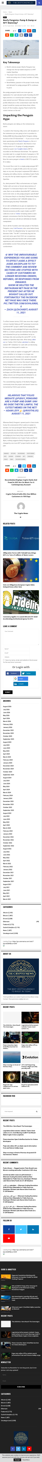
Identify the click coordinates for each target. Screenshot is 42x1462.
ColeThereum (18, 228)
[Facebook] (12, 1449)
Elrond (5, 918)
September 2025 (8, 739)
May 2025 (6, 751)
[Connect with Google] (20, 680)
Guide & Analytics (9, 927)
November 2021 (8, 875)
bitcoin (13, 453)
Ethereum (6, 921)
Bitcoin (5, 915)
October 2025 (7, 736)
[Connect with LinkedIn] (20, 685)
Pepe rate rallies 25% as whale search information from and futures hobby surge (26, 1354)
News (5, 17)
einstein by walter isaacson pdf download (17, 1175)
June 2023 (6, 819)
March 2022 (7, 863)
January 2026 (7, 727)
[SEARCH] (37, 1111)
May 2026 (6, 715)
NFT (24, 456)
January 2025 (7, 763)
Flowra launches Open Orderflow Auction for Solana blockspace (25, 1344)
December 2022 (8, 837)
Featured (6, 924)
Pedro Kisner (7, 1168)
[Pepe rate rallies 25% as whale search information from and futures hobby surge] (30, 1037)
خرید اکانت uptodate (9, 1185)
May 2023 (6, 822)
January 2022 (7, 869)
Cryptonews (30, 453)
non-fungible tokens (21, 149)
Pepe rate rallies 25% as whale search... (29, 1046)
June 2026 (6, 712)
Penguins (30, 456)
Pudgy (6, 459)
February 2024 (8, 795)
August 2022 (7, 849)
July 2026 (6, 709)
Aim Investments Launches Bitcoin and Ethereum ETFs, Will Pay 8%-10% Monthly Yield (25, 1298)
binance (6, 453)
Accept (17, 1460)
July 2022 (6, 852)
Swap (11, 459)
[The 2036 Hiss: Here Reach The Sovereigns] (11, 1017)
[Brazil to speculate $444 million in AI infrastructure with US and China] (30, 1077)
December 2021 (8, 872)
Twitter (17, 214)
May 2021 (6, 893)
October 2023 (7, 807)
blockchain (21, 453)
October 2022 (7, 843)
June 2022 (6, 855)
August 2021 (7, 884)
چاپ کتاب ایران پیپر (9, 1206)
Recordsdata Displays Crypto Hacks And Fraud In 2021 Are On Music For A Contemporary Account (21, 482)
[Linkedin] (24, 1449)
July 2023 (6, 816)
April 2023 (6, 825)
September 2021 (8, 881)
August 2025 (7, 742)
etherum (17, 456)
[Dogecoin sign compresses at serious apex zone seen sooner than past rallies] (11, 1077)
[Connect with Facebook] (13, 675)
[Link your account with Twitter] (28, 675)
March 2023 (7, 828)
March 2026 (7, 721)
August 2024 (7, 778)
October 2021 (7, 878)
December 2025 (8, 730)
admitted (25, 342)
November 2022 (8, 840)
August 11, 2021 (21, 413)
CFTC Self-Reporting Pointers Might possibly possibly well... (29, 1066)
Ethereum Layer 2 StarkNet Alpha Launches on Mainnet (26, 1308)
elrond (11, 456)
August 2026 (7, 706)
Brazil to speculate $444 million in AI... (30, 1086)
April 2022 (6, 860)
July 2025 (6, 745)
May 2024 (6, 786)
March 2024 (7, 792)
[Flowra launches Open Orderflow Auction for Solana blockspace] (11, 1037)
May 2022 (6, 858)
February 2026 (8, 724)
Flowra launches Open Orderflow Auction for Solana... (10, 1047)
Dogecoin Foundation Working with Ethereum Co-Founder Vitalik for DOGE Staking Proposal (24, 1277)
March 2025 (7, 757)
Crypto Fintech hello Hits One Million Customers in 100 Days (21, 495)
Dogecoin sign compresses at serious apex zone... (10, 1086)
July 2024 (6, 780)
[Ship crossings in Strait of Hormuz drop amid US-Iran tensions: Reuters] (11, 1057)
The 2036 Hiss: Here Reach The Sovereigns (11, 1026)
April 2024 (6, 789)
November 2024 (8, 769)
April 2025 (6, 754)
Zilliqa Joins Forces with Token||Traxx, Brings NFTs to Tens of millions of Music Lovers (19, 554)
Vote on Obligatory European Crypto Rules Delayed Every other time (19, 586)
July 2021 (6, 887)
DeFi (5, 456)
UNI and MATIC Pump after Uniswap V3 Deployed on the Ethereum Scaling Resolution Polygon (24, 1288)
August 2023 (7, 813)
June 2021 (6, 890)
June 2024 (6, 783)
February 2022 (8, 866)
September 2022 (8, 846)
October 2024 (7, 772)
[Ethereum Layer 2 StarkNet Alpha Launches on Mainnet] (6, 1309)
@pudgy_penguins (26, 398)
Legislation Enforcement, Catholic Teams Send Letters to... (30, 1027)
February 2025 (8, 760)
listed (22, 159)
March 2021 (7, 899)
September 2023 (8, 810)
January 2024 (7, 798)
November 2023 (8, 804)
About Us (7, 953)
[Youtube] (29, 1449)
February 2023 (8, 831)
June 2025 (6, 748)
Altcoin (5, 912)
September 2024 (8, 775)
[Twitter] (18, 1449)
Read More (26, 1460)
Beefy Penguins (24, 141)
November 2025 (8, 733)
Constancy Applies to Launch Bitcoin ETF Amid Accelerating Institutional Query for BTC (20, 617)
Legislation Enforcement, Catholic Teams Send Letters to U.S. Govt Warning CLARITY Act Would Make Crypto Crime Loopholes (19, 1132)
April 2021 (6, 896)
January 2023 (7, 834)
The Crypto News (9, 26)
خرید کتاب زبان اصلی (9, 1196)
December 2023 (8, 801)
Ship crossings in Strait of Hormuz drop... (11, 1066)
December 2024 (8, 766)
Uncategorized (8, 933)
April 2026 (6, 718)
